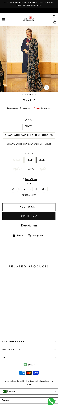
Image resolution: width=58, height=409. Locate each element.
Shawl (29, 126)
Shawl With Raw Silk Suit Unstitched (29, 135)
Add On (29, 120)
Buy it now (29, 216)
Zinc (31, 169)
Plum (30, 160)
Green (17, 160)
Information (11, 350)
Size (29, 184)
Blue (42, 160)
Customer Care (13, 342)
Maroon (17, 169)
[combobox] (29, 364)
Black (42, 169)
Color (29, 154)
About (6, 358)
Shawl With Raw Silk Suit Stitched (29, 144)
